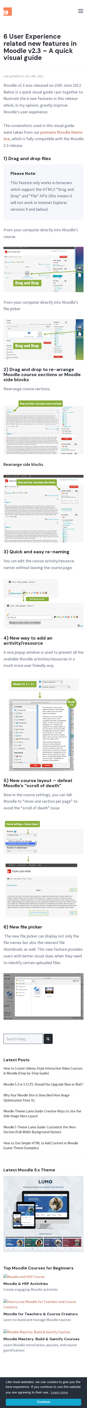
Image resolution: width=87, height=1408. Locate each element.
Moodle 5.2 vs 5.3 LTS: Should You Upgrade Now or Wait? (43, 1084)
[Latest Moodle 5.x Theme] (43, 1213)
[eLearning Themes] (8, 11)
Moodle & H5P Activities (25, 1283)
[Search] (48, 1039)
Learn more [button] (59, 1392)
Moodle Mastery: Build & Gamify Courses (41, 1339)
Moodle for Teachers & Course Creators (40, 1314)
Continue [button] (43, 1402)
